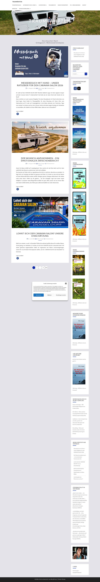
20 (43, 267)
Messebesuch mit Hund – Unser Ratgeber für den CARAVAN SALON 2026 (40, 84)
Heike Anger (41, 88)
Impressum (14, 8)
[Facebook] (75, 88)
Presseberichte (52, 5)
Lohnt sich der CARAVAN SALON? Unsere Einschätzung (40, 234)
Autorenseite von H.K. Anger (29, 5)
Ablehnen (49, 295)
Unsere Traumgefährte (63, 5)
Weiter (46, 267)
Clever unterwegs (77, 404)
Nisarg (63, 579)
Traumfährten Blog (16, 5)
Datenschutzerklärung (41, 298)
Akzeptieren (38, 295)
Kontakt (84, 5)
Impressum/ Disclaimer (59, 298)
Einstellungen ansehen (61, 295)
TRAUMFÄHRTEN (17, 2)
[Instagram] (79, 88)
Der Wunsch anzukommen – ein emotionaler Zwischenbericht (40, 159)
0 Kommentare (50, 88)
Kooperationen (42, 5)
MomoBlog (75, 428)
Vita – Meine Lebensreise (75, 5)
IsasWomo (75, 419)
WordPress (54, 579)
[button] (66, 283)
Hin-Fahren (75, 411)
